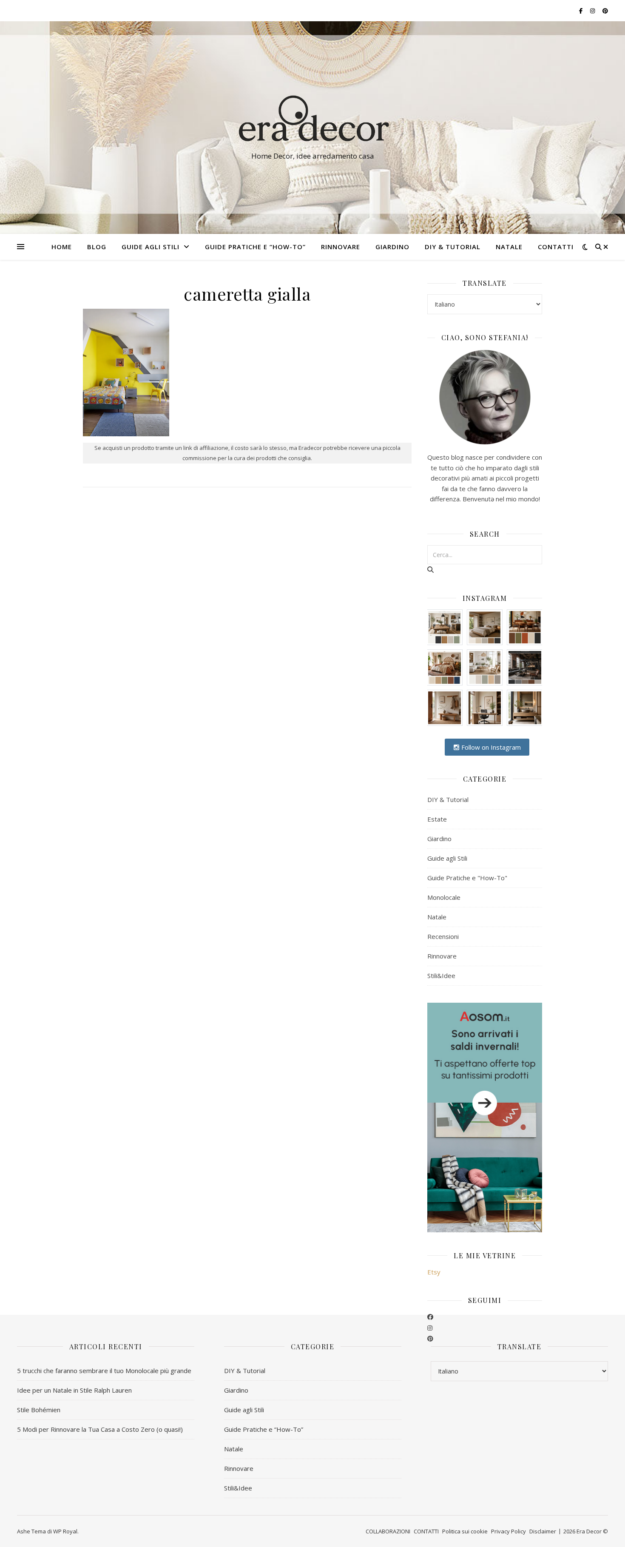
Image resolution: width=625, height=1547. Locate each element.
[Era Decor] (312, 120)
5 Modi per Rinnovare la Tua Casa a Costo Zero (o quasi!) (100, 1429)
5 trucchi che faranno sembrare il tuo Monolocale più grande (104, 1370)
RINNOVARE (340, 246)
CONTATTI (556, 246)
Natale (436, 917)
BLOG (96, 246)
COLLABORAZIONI (388, 1531)
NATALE (509, 246)
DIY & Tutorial (452, 246)
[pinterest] (430, 1338)
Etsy (433, 1272)
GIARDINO (392, 246)
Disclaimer (542, 1531)
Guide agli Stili (150, 246)
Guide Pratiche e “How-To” (255, 246)
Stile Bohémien (38, 1409)
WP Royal (65, 1531)
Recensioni (443, 936)
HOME (61, 246)
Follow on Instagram (490, 747)
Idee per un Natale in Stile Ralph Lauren (74, 1390)
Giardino (439, 838)
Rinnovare (442, 956)
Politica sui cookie (465, 1531)
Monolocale (443, 897)
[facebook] (430, 1316)
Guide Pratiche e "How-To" (467, 877)
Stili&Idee (441, 975)
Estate (437, 819)
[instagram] (429, 1327)
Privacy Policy (508, 1531)
